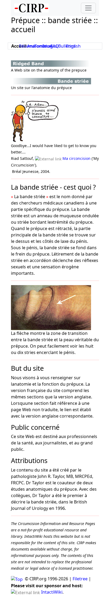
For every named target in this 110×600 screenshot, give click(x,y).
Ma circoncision (76, 158)
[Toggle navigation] (88, 8)
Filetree (80, 579)
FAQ (54, 46)
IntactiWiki (51, 592)
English (73, 46)
